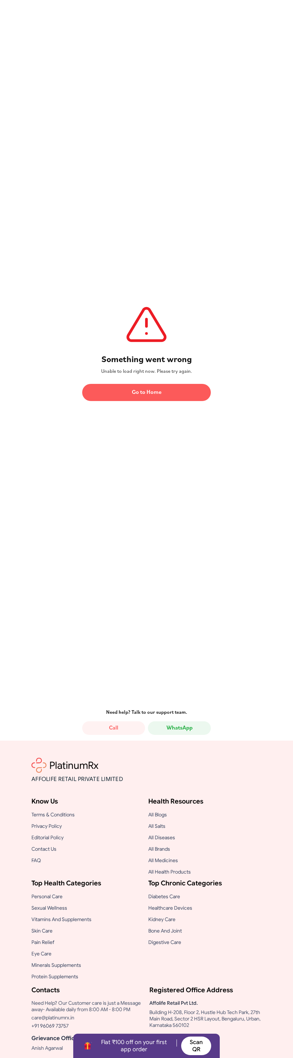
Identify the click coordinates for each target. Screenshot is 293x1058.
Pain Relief (42, 942)
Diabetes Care (164, 896)
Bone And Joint (165, 931)
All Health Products (169, 872)
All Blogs (157, 814)
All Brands (159, 849)
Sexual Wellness (49, 908)
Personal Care (47, 896)
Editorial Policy (47, 837)
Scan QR (196, 1046)
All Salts (156, 826)
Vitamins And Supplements (61, 919)
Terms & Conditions (53, 814)
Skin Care (42, 931)
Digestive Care (164, 942)
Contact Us (43, 849)
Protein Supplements (54, 976)
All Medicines (163, 860)
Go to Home (147, 392)
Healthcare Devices (170, 908)
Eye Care (41, 953)
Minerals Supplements (56, 965)
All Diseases (161, 837)
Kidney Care (161, 919)
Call (113, 728)
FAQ (36, 860)
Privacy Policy (46, 826)
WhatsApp (180, 728)
